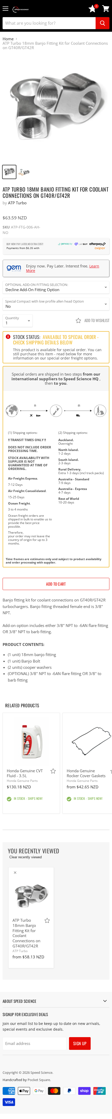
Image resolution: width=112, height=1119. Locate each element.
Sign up (79, 1043)
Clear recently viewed (25, 857)
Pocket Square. (39, 1079)
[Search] (102, 23)
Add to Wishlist (96, 320)
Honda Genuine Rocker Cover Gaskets (86, 773)
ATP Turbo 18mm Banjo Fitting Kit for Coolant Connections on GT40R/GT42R (26, 933)
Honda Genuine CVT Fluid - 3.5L (25, 773)
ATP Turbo (17, 202)
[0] (92, 11)
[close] (15, 872)
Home (8, 39)
